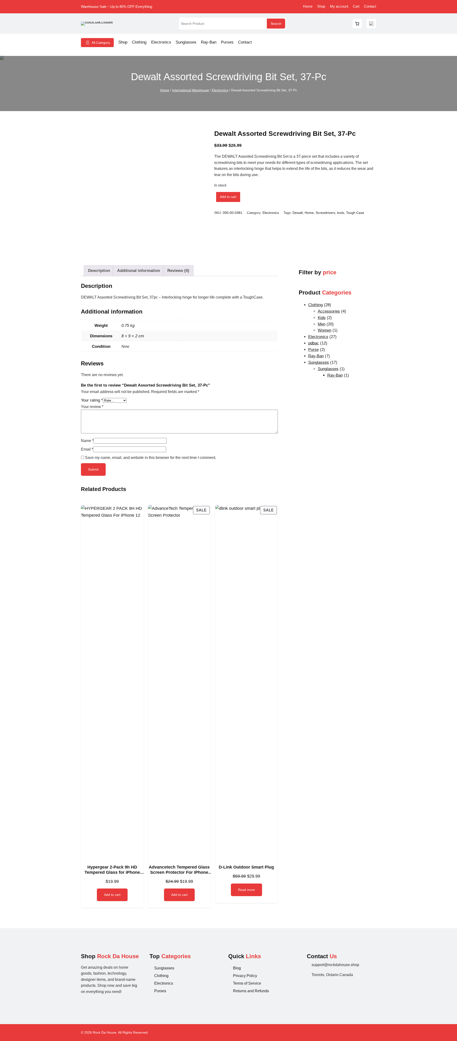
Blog (237, 968)
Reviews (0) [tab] (178, 270)
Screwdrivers (325, 213)
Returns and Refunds (251, 991)
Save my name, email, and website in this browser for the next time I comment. (150, 458)
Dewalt (298, 213)
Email (87, 449)
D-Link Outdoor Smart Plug (246, 867)
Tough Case (355, 213)
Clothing (161, 976)
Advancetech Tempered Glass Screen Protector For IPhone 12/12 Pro (179, 870)
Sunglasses (164, 968)
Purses (160, 991)
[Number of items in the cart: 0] (357, 24)
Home (164, 90)
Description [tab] (99, 270)
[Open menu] (97, 42)
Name (87, 441)
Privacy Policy (245, 976)
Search (276, 23)
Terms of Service (247, 983)
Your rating (92, 400)
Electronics (220, 90)
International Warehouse (190, 90)
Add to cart (228, 197)
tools (340, 213)
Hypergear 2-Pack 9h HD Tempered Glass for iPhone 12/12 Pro (112, 870)
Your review (92, 407)
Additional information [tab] (138, 270)
